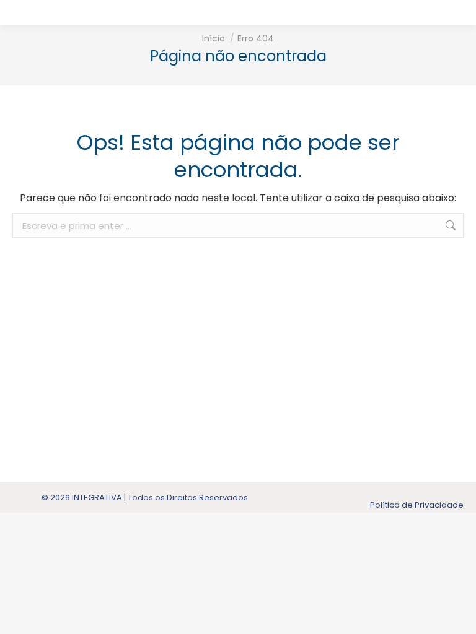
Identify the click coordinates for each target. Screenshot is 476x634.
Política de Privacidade (417, 505)
